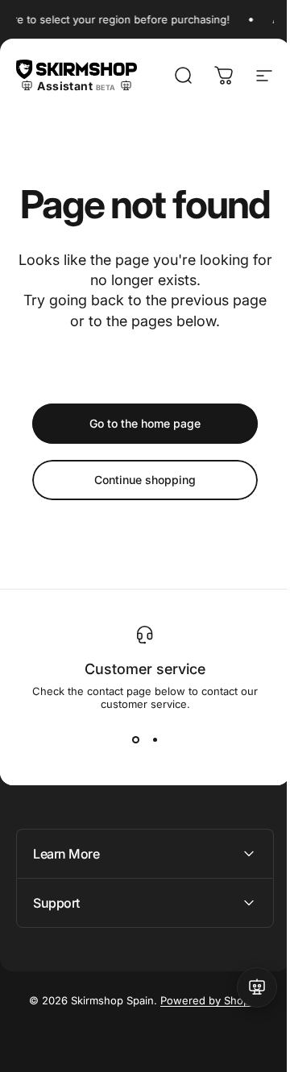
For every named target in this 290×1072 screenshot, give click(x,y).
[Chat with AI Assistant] (245, 987)
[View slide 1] (135, 739)
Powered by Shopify (204, 1039)
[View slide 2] (154, 739)
